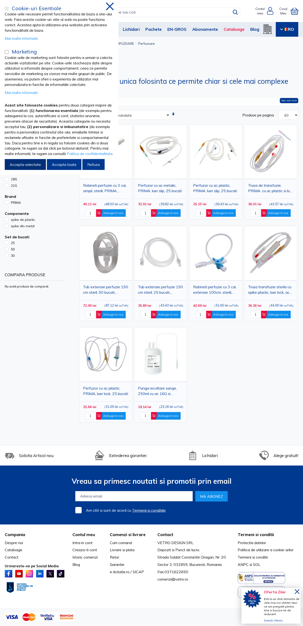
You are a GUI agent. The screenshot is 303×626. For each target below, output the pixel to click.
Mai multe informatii (21, 38)
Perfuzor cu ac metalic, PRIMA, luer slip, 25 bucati (160, 188)
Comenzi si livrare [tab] (128, 534)
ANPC (243, 564)
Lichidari (131, 29)
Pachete (153, 29)
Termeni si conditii (253, 557)
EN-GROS (177, 29)
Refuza (93, 164)
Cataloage (234, 29)
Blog (254, 29)
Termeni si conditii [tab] (256, 534)
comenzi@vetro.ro (172, 579)
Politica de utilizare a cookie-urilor (266, 549)
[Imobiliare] (267, 29)
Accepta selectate (25, 164)
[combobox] (156, 12)
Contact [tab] (165, 534)
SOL (256, 564)
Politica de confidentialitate (90, 153)
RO (291, 29)
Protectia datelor (252, 542)
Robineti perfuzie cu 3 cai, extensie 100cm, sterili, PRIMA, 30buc (214, 290)
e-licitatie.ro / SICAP (127, 571)
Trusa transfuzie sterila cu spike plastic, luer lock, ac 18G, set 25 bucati (269, 290)
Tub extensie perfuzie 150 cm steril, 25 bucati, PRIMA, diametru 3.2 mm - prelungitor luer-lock (160, 290)
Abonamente (205, 29)
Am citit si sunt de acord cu (126, 510)
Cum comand (121, 542)
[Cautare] (235, 12)
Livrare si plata (122, 549)
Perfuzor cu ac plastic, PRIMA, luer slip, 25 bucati (215, 188)
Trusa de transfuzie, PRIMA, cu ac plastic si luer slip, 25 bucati (270, 189)
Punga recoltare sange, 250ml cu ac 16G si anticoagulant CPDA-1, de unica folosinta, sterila (160, 392)
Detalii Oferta (273, 620)
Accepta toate (64, 164)
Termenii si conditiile (149, 510)
